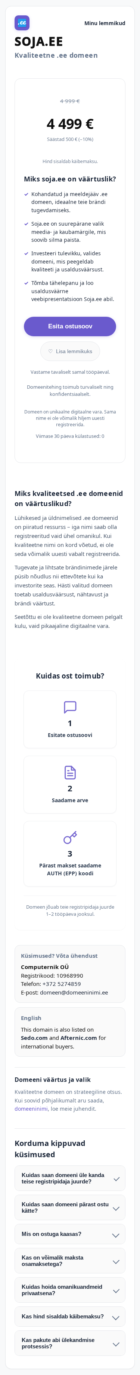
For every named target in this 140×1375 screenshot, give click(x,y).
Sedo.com (34, 1037)
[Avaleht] (22, 22)
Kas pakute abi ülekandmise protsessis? (58, 1343)
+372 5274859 (62, 983)
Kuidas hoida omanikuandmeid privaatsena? (62, 1290)
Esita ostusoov (70, 326)
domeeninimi (31, 1108)
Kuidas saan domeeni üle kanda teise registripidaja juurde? (63, 1178)
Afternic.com (78, 1037)
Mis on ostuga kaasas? (51, 1234)
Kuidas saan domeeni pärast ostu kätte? (65, 1207)
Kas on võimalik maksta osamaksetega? (52, 1260)
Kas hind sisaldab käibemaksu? (63, 1316)
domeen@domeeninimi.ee (74, 992)
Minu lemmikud (104, 23)
